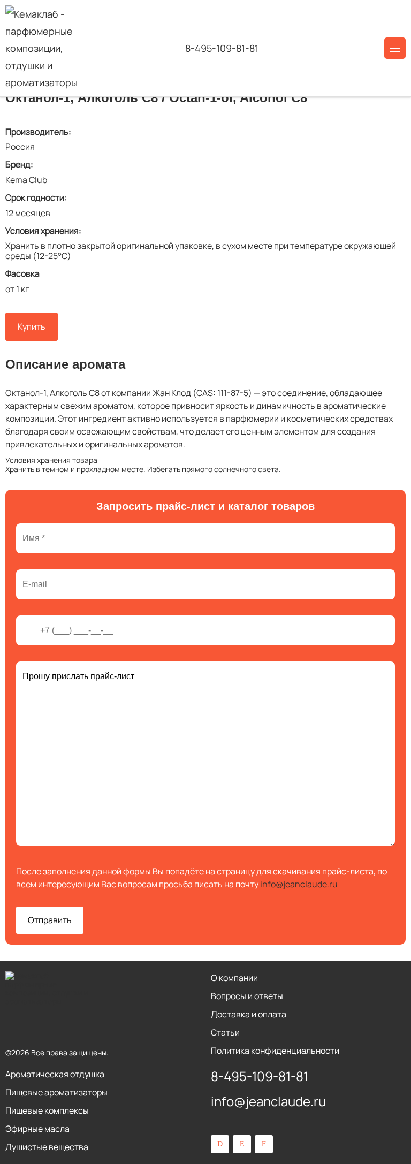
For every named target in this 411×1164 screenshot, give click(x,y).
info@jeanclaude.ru (299, 884)
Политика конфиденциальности (275, 1050)
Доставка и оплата (248, 1014)
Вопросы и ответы (247, 996)
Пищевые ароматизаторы (56, 1092)
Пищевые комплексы (47, 1110)
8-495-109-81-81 (221, 48)
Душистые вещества (46, 1147)
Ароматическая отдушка (54, 1074)
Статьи (225, 1032)
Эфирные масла (37, 1129)
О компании (234, 978)
